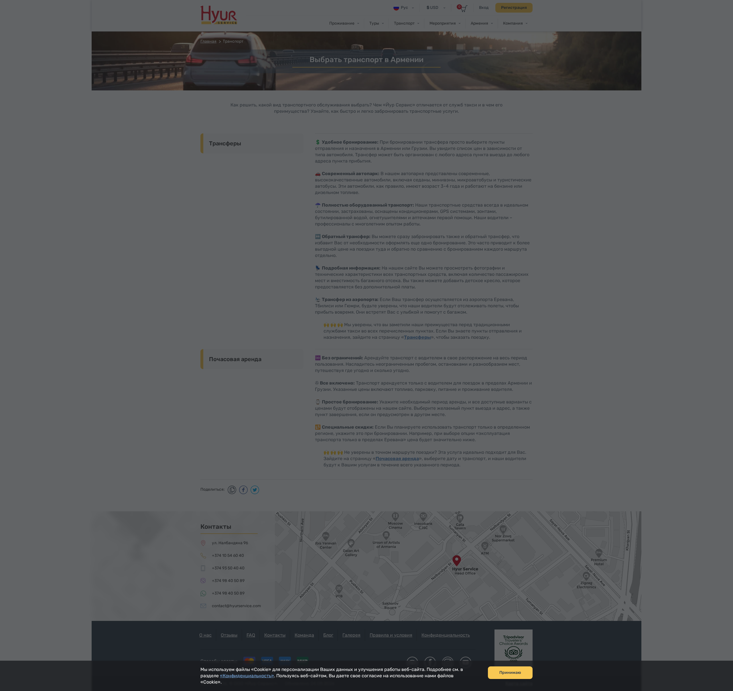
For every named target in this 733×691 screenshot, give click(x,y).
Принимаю (510, 672)
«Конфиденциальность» (247, 675)
